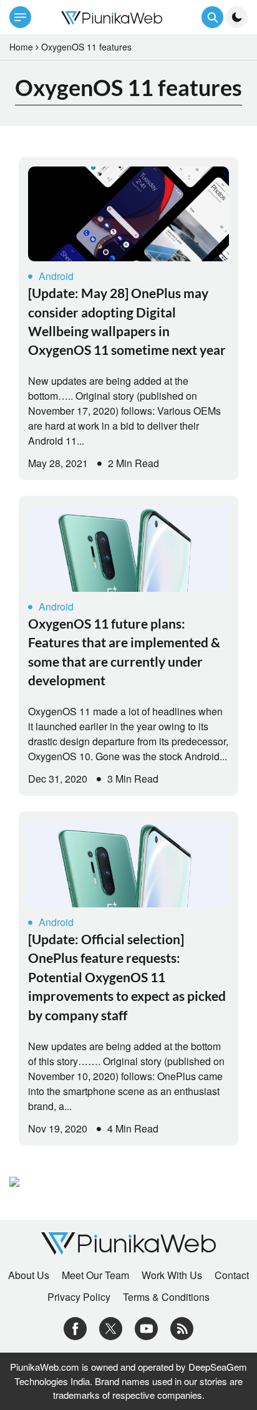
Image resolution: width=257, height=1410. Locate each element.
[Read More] (128, 214)
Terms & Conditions (166, 1297)
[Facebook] (75, 1327)
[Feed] (181, 1327)
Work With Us (172, 1275)
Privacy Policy (78, 1297)
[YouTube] (146, 1327)
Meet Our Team (95, 1275)
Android (56, 276)
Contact (232, 1275)
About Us (28, 1275)
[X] (110, 1327)
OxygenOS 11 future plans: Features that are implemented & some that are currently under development (124, 652)
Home (21, 47)
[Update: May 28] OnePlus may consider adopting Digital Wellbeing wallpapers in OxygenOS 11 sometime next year (127, 321)
